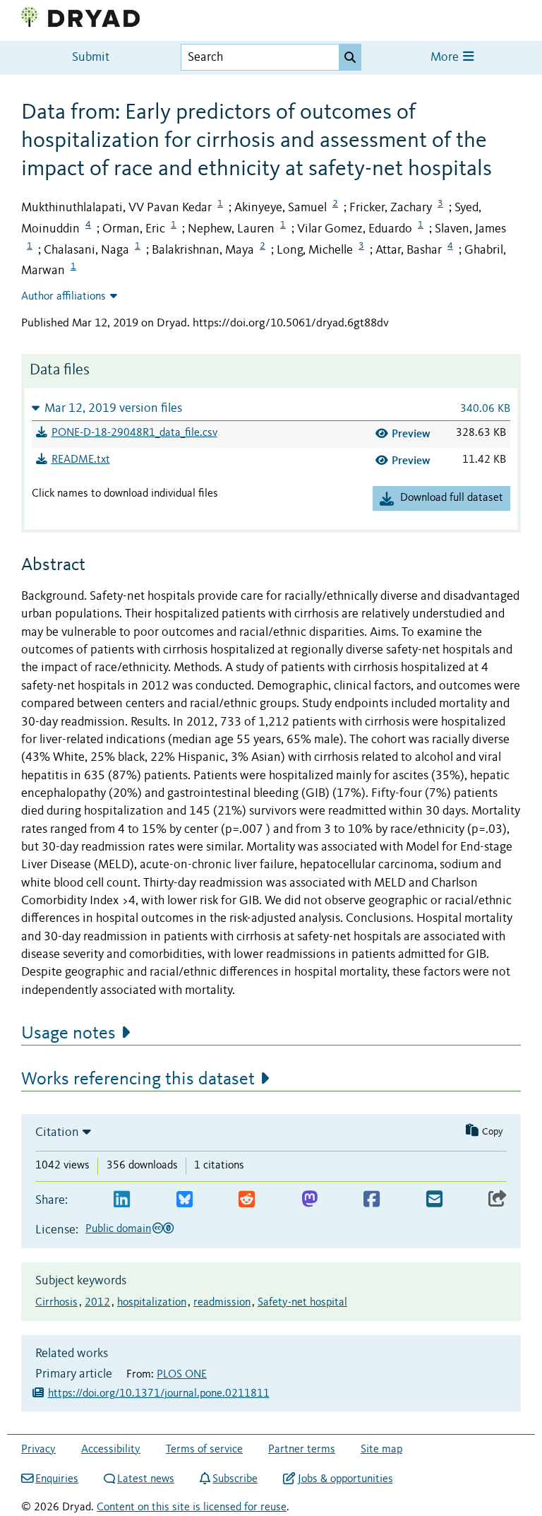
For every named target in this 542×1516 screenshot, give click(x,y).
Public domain (118, 1229)
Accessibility (110, 1449)
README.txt (81, 460)
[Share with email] (434, 1200)
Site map (381, 1449)
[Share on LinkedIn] (122, 1200)
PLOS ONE (182, 1374)
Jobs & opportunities (345, 1479)
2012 (97, 1302)
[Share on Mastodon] (309, 1200)
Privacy (38, 1449)
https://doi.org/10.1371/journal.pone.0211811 (159, 1393)
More (446, 58)
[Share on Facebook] (371, 1200)
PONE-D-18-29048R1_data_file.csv (134, 433)
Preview (411, 433)
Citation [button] (57, 1132)
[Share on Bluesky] (184, 1200)
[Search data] (350, 57)
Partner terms (301, 1449)
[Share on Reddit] (247, 1200)
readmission (222, 1302)
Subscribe (235, 1479)
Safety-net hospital (302, 1302)
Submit (90, 58)
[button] (271, 408)
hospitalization (151, 1302)
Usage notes (68, 1033)
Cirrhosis (56, 1302)
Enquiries (56, 1479)
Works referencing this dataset (138, 1079)
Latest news (145, 1479)
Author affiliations (63, 296)
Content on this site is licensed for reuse (192, 1507)
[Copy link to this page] (497, 1199)
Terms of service (204, 1449)
